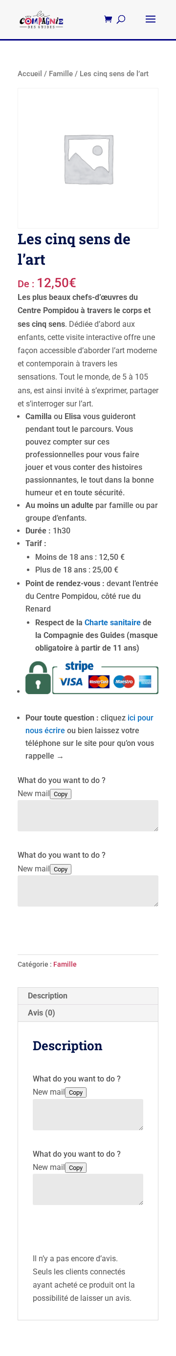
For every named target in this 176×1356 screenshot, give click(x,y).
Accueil (30, 73)
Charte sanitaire (113, 622)
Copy (60, 794)
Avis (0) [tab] (41, 1012)
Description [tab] (47, 995)
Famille (61, 73)
